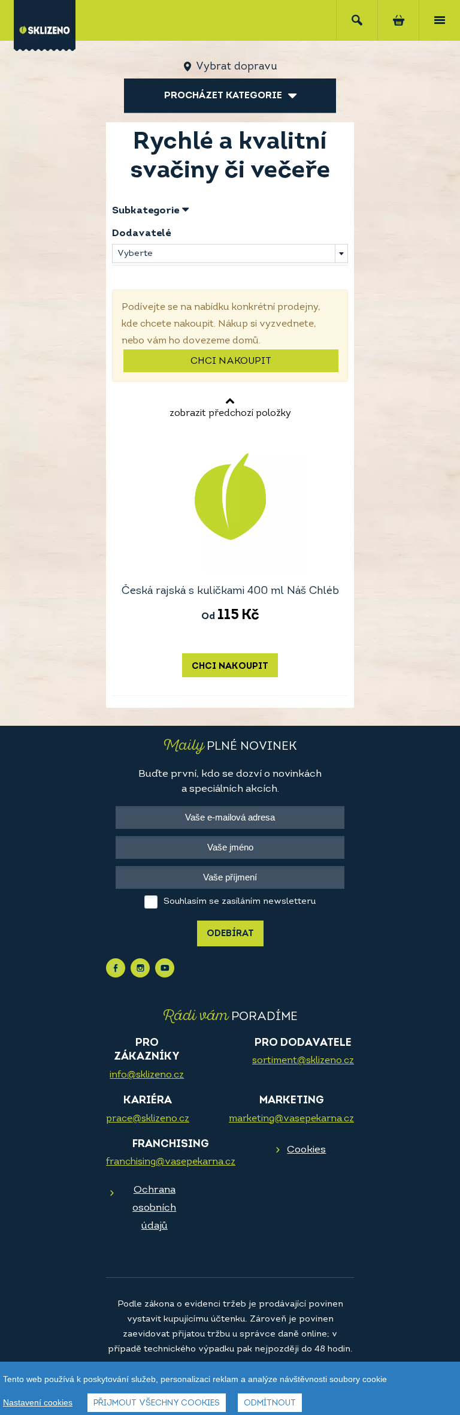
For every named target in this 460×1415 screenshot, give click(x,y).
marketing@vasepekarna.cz (291, 1119)
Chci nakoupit (230, 361)
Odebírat (230, 934)
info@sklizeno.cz (147, 1075)
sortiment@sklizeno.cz (303, 1061)
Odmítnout (270, 1403)
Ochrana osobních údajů (154, 1208)
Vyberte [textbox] (135, 253)
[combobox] (230, 253)
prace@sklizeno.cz (147, 1119)
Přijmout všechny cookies (156, 1403)
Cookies (306, 1150)
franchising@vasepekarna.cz (170, 1162)
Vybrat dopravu (236, 67)
